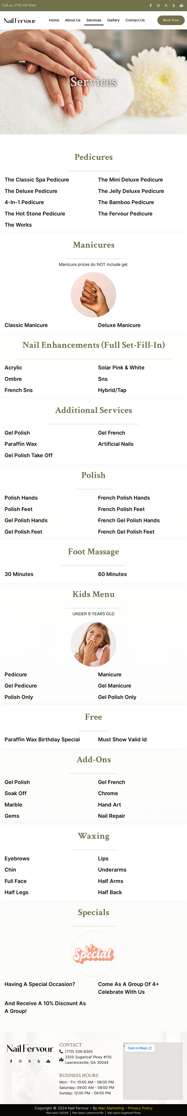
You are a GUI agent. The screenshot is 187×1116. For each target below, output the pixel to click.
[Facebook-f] (150, 5)
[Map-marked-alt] (181, 5)
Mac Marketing (111, 1108)
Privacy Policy (140, 1108)
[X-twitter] (166, 5)
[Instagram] (158, 5)
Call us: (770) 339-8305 (19, 5)
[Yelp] (174, 5)
